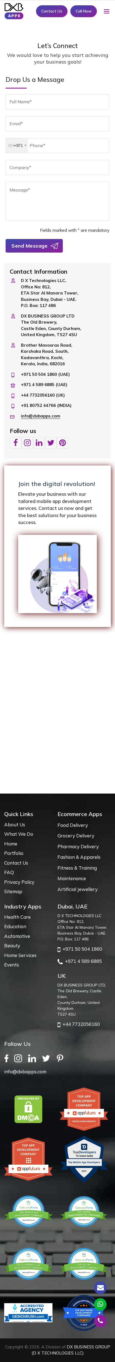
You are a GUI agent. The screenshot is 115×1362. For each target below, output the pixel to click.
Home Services (20, 955)
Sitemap (13, 891)
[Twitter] (48, 1058)
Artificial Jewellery (78, 889)
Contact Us (51, 11)
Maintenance (72, 878)
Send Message (29, 246)
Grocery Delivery (76, 836)
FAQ (9, 872)
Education (15, 926)
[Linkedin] (34, 1058)
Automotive (17, 936)
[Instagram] (20, 1058)
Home (10, 844)
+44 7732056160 (80, 1024)
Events (11, 965)
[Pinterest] (62, 1058)
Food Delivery (73, 825)
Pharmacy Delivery (78, 846)
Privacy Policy (19, 882)
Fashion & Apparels (79, 857)
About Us (14, 824)
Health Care (17, 917)
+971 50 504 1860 (81, 949)
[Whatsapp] (100, 1304)
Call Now (84, 11)
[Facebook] (8, 1058)
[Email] (100, 1288)
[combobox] (17, 145)
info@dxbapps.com (40, 416)
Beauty (12, 945)
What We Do (18, 834)
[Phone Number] (100, 1321)
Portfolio (13, 853)
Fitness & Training (77, 868)
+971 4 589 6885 (82, 961)
